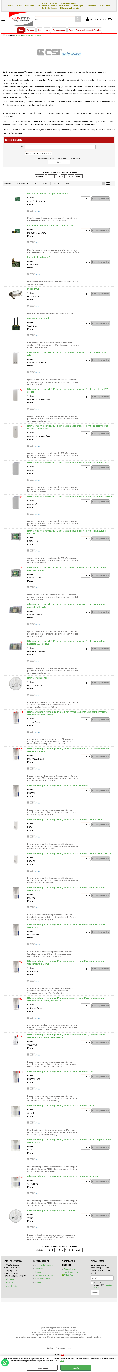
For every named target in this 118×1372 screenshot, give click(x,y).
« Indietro (39, 176)
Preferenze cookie (63, 1348)
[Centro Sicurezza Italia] (33, 214)
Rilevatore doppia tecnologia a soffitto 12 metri (51, 1210)
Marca (22, 153)
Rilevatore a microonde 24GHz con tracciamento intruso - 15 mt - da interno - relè (68, 462)
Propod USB (33, 288)
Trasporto (39, 1272)
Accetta (76, 1368)
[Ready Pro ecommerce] (59, 1355)
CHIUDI (115, 1358)
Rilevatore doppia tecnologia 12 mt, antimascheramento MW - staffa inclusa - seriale (69, 853)
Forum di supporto (70, 1272)
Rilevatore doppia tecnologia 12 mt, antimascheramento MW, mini (60, 1105)
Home (20, 30)
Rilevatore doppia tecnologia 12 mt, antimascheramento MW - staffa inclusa (65, 819)
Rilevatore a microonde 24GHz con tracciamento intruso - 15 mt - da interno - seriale (69, 496)
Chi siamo (10, 1279)
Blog (39, 30)
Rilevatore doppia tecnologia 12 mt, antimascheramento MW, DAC (60, 1071)
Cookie (62, 1361)
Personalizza (42, 1368)
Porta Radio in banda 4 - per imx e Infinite (48, 193)
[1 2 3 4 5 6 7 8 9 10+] (86, 199)
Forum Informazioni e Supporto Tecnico (85, 30)
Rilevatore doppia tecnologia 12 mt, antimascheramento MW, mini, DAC (63, 1176)
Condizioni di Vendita (44, 1275)
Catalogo (30, 30)
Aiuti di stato (11, 1286)
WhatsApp (68, 1275)
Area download (59, 30)
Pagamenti (39, 1268)
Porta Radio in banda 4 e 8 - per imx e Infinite (50, 225)
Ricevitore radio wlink (38, 318)
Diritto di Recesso (42, 1278)
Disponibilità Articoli (44, 1265)
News (47, 30)
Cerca (22, 146)
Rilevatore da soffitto (38, 677)
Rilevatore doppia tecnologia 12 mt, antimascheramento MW (57, 785)
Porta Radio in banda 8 (38, 257)
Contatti (9, 1282)
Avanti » (79, 176)
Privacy (38, 1282)
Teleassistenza (70, 1269)
